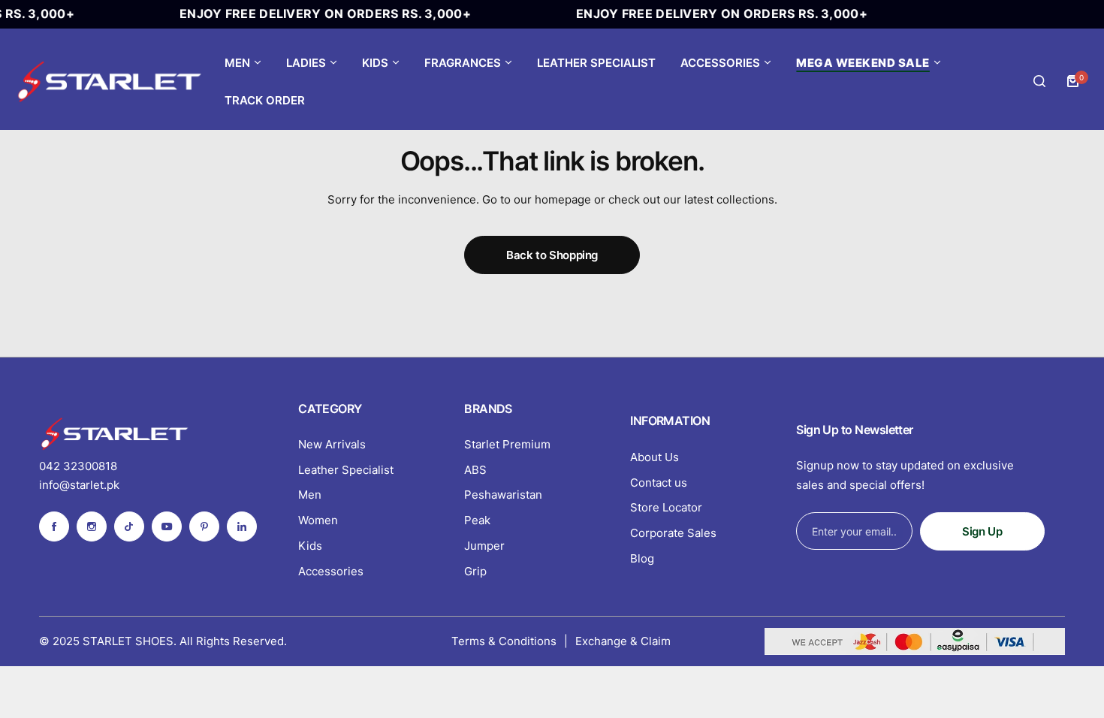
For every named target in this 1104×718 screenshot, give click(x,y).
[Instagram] (92, 526)
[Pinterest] (204, 526)
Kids (310, 545)
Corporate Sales (673, 533)
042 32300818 (78, 466)
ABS (475, 470)
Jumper (484, 545)
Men (309, 494)
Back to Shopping (552, 255)
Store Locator (666, 507)
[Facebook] (54, 526)
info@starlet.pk (79, 485)
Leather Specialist (346, 470)
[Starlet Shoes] (109, 81)
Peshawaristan (503, 494)
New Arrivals (332, 444)
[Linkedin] (242, 526)
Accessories (330, 571)
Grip (475, 571)
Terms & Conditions (504, 641)
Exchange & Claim (623, 641)
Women (318, 520)
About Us (654, 457)
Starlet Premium (507, 444)
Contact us (658, 482)
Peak (477, 520)
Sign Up (982, 531)
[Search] (1039, 81)
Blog (642, 558)
